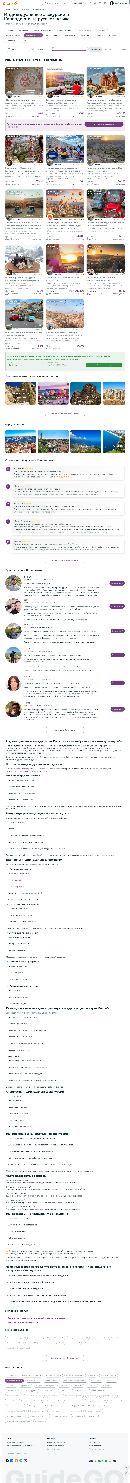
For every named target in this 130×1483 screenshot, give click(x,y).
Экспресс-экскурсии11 (39, 1411)
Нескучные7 (100, 1406)
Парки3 (64, 1391)
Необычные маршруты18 (43, 30)
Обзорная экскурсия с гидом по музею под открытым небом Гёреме (46, 544)
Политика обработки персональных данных (22, 1446)
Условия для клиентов (55, 1449)
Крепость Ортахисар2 (34, 1396)
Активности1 (106, 1386)
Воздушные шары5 (65, 30)
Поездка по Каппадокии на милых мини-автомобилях (39, 471)
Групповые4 (25, 1386)
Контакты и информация (15, 1442)
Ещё (24, 40)
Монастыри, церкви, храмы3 (91, 35)
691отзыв (34, 580)
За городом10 (112, 35)
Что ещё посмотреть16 (40, 1338)
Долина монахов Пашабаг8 (31, 1401)
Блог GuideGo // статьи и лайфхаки (16, 1453)
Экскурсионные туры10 (16, 1411)
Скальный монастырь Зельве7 (18, 1348)
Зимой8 (92, 1386)
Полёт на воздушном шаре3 (62, 1406)
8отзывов (32, 627)
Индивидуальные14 (33, 35)
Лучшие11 (115, 1338)
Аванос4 (101, 30)
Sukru (27, 676)
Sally (97, 274)
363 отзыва (115, 274)
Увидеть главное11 (72, 1343)
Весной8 (77, 1386)
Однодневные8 (91, 1343)
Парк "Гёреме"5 (84, 1406)
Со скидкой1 (24, 30)
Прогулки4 (91, 1396)
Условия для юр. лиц (96, 1449)
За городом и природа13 (78, 1338)
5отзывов (32, 706)
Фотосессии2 (40, 1421)
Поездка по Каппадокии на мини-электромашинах (38, 489)
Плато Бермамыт (17, 886)
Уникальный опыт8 (74, 1411)
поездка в (19, 873)
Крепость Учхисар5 (13, 35)
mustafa (57, 164)
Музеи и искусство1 (85, 30)
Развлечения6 (116, 1401)
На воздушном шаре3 (37, 1406)
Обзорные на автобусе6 (44, 1386)
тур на (16, 880)
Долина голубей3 (69, 35)
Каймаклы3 (11, 1386)
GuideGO (58, 219)
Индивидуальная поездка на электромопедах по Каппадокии (43, 524)
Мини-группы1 (31, 1391)
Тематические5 (80, 1391)
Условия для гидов (95, 1446)
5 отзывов (76, 97)
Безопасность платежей (56, 1446)
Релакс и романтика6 (15, 1406)
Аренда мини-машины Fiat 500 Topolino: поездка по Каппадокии (45, 506)
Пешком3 (92, 1416)
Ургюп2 (11, 1401)
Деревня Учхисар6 (108, 1396)
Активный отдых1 (13, 1391)
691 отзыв (115, 164)
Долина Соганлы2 (14, 1396)
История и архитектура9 (50, 1343)
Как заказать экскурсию (56, 1442)
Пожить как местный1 (73, 1401)
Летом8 (64, 1386)
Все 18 (10, 30)
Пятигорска (42, 746)
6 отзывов (117, 97)
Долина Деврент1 (98, 1391)
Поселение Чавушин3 (73, 1396)
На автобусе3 (77, 1416)
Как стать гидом (94, 1442)
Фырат (98, 164)
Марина (16, 96)
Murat (56, 96)
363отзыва (34, 603)
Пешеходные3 (54, 1396)
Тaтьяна (98, 96)
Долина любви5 (52, 35)
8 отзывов (76, 164)
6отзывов (32, 651)
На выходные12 (99, 1338)
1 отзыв (37, 97)
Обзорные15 (11, 40)
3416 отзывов (73, 219)
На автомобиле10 (13, 1343)
